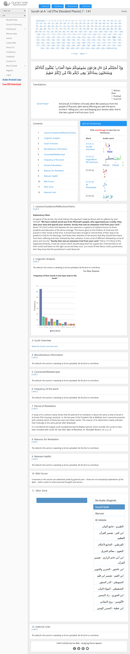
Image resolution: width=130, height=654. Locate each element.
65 (116, 26)
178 (43, 45)
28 (57, 23)
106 (110, 31)
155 (98, 40)
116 (74, 34)
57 (84, 26)
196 (52, 48)
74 (64, 29)
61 (100, 26)
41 (108, 23)
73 (61, 29)
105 (105, 31)
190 (103, 45)
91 (44, 31)
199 (67, 48)
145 (48, 40)
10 (72, 20)
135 (83, 37)
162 (48, 42)
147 (58, 40)
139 (103, 37)
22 (119, 20)
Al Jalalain (99, 520)
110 (43, 34)
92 (48, 31)
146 (53, 40)
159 (119, 40)
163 (53, 42)
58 (88, 26)
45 (37, 26)
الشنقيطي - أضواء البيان (111, 588)
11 (76, 20)
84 (104, 29)
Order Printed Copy (12, 79)
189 (98, 45)
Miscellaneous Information (55, 149)
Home (124, 11)
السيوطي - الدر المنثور (112, 582)
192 (114, 45)
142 (119, 37)
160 (37, 42)
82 (96, 29)
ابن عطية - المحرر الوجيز (111, 608)
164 (58, 42)
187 (88, 45)
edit (35, 209)
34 (80, 23)
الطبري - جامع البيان (113, 526)
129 (53, 37)
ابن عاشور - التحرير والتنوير (109, 569)
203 (88, 48)
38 (96, 23)
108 (121, 31)
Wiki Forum (49, 181)
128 (48, 37)
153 (88, 40)
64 (112, 26)
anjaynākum (91, 159)
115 (69, 34)
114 (64, 34)
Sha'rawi (98, 513)
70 (49, 29)
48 (49, 26)
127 (43, 37)
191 (109, 45)
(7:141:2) (90, 156)
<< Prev (74, 53)
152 (83, 40)
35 (84, 23)
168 (78, 42)
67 (37, 29)
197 (57, 48)
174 (109, 42)
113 (58, 34)
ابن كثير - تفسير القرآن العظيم (112, 535)
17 (100, 20)
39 (100, 23)
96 (64, 31)
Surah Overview (51, 143)
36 (88, 23)
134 (78, 37)
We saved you (92, 162)
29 (61, 23)
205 (98, 48)
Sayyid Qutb (101, 506)
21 (116, 20)
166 (68, 42)
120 (94, 34)
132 (68, 37)
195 (47, 48)
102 (90, 31)
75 (68, 29)
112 (53, 34)
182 (63, 45)
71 (53, 29)
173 (103, 42)
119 (89, 34)
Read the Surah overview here (45, 346)
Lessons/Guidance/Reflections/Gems (60, 132)
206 (103, 48)
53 (68, 26)
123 (109, 34)
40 (104, 23)
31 (68, 23)
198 (62, 48)
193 (119, 45)
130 (58, 37)
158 (114, 40)
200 (72, 48)
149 (68, 40)
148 (63, 40)
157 (109, 40)
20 (112, 20)
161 (43, 42)
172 (98, 42)
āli (87, 184)
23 (37, 23)
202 (82, 48)
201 (77, 48)
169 (83, 42)
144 (43, 40)
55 (76, 26)
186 (83, 45)
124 (114, 34)
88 (120, 29)
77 (76, 29)
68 (41, 29)
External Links (50, 192)
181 (58, 45)
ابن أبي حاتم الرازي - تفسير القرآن (109, 560)
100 (80, 31)
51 (61, 26)
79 (84, 29)
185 (78, 45)
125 (119, 34)
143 (37, 40)
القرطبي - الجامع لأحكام (111, 544)
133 (73, 37)
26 (49, 23)
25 (45, 23)
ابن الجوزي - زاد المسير (111, 595)
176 (119, 42)
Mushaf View (72, 6)
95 (60, 31)
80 (88, 29)
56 (80, 26)
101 (85, 31)
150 (73, 40)
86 (112, 29)
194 (42, 48)
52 (64, 26)
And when (90, 149)
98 (72, 31)
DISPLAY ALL (112, 48)
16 (96, 20)
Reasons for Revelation (54, 170)
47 (45, 26)
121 (99, 34)
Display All (45, 6)
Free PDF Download (12, 84)
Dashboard (58, 6)
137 (93, 37)
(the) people (91, 187)
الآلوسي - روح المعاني (112, 601)
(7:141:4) (90, 182)
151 (78, 40)
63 (108, 26)
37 (92, 23)
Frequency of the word (54, 159)
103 (95, 31)
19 (108, 20)
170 (88, 42)
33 (76, 23)
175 (114, 42)
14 (88, 20)
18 (104, 20)
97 (68, 31)
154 (93, 40)
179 (48, 45)
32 (72, 23)
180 (53, 45)
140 (109, 37)
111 (48, 34)
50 (57, 26)
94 (56, 31)
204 (93, 48)
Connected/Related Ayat (54, 154)
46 (41, 26)
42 (112, 23)
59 (92, 26)
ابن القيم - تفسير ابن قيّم (111, 575)
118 (84, 34)
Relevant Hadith (51, 176)
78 (80, 29)
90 (40, 31)
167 (73, 42)
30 (64, 23)
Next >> (83, 53)
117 (79, 34)
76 (72, 29)
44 (120, 23)
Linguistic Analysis (52, 138)
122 (104, 34)
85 (108, 29)
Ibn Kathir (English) (104, 500)
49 (53, 26)
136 (88, 37)
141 (114, 37)
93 (52, 31)
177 (37, 45)
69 (45, 29)
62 (104, 26)
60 (96, 26)
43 (116, 23)
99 (76, 31)
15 (92, 20)
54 (72, 26)
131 (63, 37)
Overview (40, 20)
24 (41, 23)
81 (92, 29)
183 (68, 45)
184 (73, 45)
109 (38, 34)
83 (100, 29)
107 (116, 31)
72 (57, 29)
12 (80, 20)
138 (98, 37)
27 (53, 23)
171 (93, 42)
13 (84, 20)
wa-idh (89, 146)
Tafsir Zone (86, 6)
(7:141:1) (90, 144)
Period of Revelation (53, 165)
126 (37, 37)
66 (120, 26)
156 (103, 40)
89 (36, 31)
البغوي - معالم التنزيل (113, 551)
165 (63, 42)
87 (116, 29)
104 (100, 31)
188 (93, 45)
